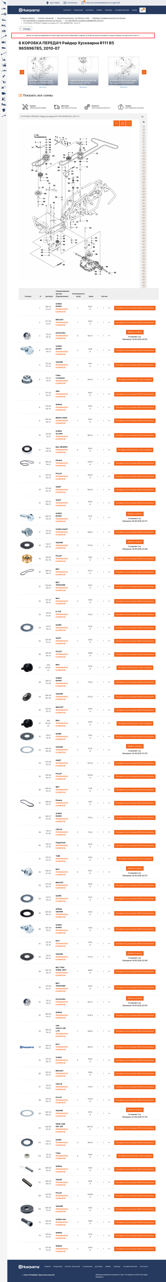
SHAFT (58, 500)
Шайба (58, 625)
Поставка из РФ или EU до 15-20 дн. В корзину (135, 379)
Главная (47, 1267)
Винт (58, 598)
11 (144, 156)
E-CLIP (58, 611)
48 (144, 265)
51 (144, 273)
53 (144, 279)
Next (144, 72)
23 (144, 191)
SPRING (59, 404)
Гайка (58, 1153)
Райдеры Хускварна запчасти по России (109, 18)
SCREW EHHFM (59, 305)
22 (144, 188)
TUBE (58, 856)
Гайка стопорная (60, 376)
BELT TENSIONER (60, 583)
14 (144, 165)
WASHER (59, 362)
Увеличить (43, 87)
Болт (58, 940)
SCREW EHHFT (62, 529)
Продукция (78, 10)
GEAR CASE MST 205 (60, 1125)
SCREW (59, 1057)
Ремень (59, 460)
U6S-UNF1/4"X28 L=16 (61, 1028)
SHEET (58, 487)
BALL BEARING (62, 447)
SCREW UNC (61, 1219)
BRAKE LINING (61, 417)
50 (144, 271)
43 (144, 250)
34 (144, 223)
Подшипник (60, 842)
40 (144, 241)
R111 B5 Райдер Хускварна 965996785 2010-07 (84, 21)
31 (144, 215)
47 (144, 262)
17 (144, 174)
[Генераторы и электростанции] (3, 82)
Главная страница (27, 18)
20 (144, 182)
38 (144, 235)
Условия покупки (122, 10)
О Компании (87, 1267)
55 (144, 285)
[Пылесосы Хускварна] (3, 99)
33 (144, 221)
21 (144, 185)
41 (144, 244)
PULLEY (59, 473)
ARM (57, 391)
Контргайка (60, 333)
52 (144, 276)
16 (144, 171)
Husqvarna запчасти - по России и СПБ (73, 18)
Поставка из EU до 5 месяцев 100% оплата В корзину (135, 308)
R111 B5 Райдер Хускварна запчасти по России (42, 21)
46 (144, 259)
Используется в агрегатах (62, 310)
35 (144, 226)
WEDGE (59, 1179)
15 (144, 168)
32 (144, 218)
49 (144, 268)
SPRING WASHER (59, 910)
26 (144, 200)
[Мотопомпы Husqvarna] (3, 93)
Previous (22, 72)
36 (144, 229)
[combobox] (83, 116)
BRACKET (59, 319)
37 (144, 232)
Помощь (108, 10)
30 (144, 212)
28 (144, 206)
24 (144, 194)
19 (144, 179)
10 (144, 153)
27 (144, 203)
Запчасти (67, 10)
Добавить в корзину (135, 332)
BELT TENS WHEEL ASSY (61, 968)
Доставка (55, 2)
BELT (58, 569)
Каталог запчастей (46, 18)
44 (144, 253)
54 (144, 282)
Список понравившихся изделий (102, 2)
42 (144, 247)
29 (144, 209)
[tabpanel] (43, 72)
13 (144, 162)
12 (144, 159)
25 (144, 197)
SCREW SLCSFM (59, 432)
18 (144, 176)
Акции (134, 10)
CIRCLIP (59, 829)
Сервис (99, 10)
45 (144, 256)
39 (144, 238)
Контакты (72, 2)
